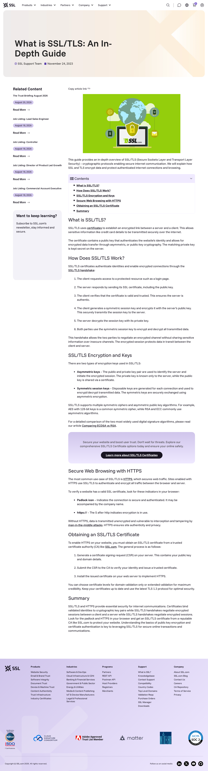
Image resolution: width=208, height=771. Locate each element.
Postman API (108, 679)
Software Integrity (40, 679)
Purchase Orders (146, 698)
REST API (107, 675)
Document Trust (39, 683)
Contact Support (146, 679)
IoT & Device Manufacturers (80, 694)
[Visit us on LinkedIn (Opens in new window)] (179, 763)
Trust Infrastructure (41, 694)
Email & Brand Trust (40, 675)
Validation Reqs (146, 694)
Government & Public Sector (80, 683)
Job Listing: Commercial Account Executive (37, 188)
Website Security (39, 672)
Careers (178, 683)
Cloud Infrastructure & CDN (80, 675)
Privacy (177, 694)
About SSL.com (181, 672)
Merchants (107, 690)
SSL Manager (144, 702)
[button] (28, 5)
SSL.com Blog (181, 675)
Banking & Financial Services (80, 679)
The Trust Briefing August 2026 (30, 95)
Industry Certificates (41, 698)
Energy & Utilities (75, 687)
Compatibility (144, 683)
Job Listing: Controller (25, 142)
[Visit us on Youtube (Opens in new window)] (193, 763)
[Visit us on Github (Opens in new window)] (200, 763)
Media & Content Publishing (80, 690)
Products (35, 666)
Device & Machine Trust (42, 687)
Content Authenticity (41, 690)
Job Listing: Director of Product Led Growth (37, 165)
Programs (107, 666)
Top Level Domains (147, 690)
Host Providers (109, 683)
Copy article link (77, 88)
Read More (19, 109)
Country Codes (145, 687)
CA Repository (181, 687)
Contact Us (179, 679)
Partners (106, 672)
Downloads (144, 705)
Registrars (107, 687)
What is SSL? (144, 672)
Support (142, 666)
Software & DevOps (76, 672)
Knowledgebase (146, 675)
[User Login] (202, 5)
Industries (71, 666)
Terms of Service (182, 690)
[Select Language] (186, 5)
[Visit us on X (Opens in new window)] (186, 763)
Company (179, 666)
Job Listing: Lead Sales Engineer (31, 118)
